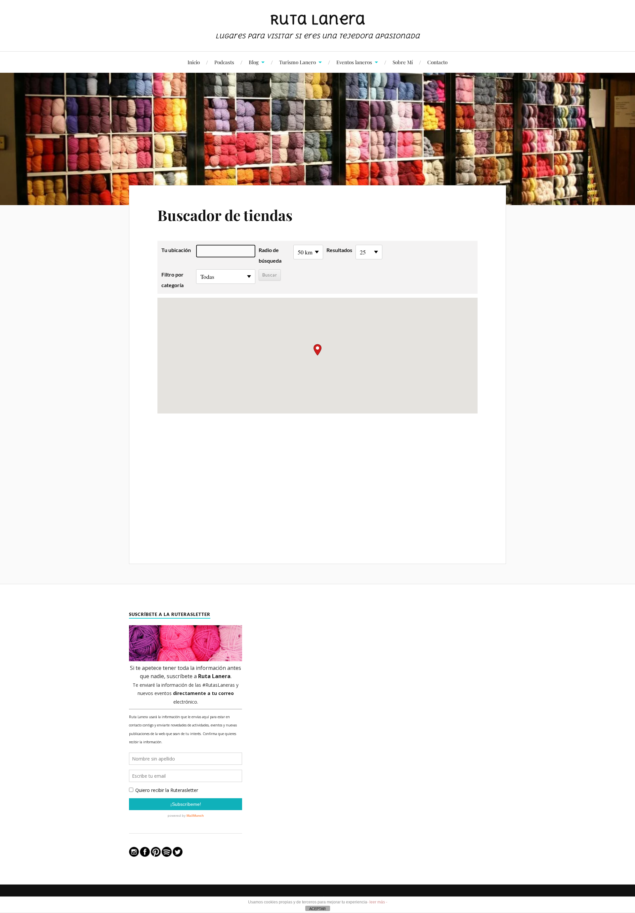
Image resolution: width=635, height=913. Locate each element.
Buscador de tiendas (224, 215)
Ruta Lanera (317, 19)
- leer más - (377, 902)
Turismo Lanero (297, 62)
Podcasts (224, 62)
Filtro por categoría (172, 279)
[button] (317, 350)
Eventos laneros (354, 62)
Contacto (437, 62)
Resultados (339, 250)
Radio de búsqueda (270, 255)
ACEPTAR (317, 909)
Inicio (194, 62)
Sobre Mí (403, 62)
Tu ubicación (176, 250)
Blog (254, 62)
